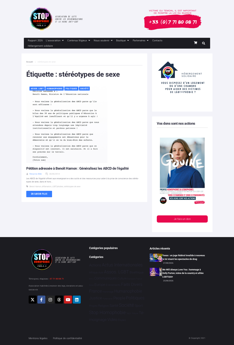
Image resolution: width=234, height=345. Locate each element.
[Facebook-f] (41, 300)
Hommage (108, 291)
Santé (114, 305)
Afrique (93, 272)
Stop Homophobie (107, 312)
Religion (103, 306)
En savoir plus (39, 194)
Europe (99, 285)
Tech (128, 313)
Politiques (71, 88)
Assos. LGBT (37, 88)
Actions (95, 265)
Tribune (135, 313)
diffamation (46, 186)
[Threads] (59, 300)
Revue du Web (35, 174)
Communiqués (105, 278)
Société (84, 88)
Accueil (29, 62)
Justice (95, 298)
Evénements (113, 284)
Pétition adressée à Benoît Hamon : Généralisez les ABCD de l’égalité (77, 168)
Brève (91, 279)
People (119, 298)
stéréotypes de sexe (72, 186)
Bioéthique (137, 272)
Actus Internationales (122, 265)
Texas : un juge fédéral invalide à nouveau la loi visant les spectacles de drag (183, 257)
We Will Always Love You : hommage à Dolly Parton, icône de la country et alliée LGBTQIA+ (183, 273)
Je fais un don (182, 218)
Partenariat (108, 298)
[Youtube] (68, 300)
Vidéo (112, 319)
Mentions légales (38, 338)
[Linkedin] (77, 300)
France (95, 291)
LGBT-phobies (57, 186)
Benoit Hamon (35, 186)
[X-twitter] (33, 300)
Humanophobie (54, 88)
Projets (93, 305)
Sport (139, 306)
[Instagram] (50, 300)
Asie (100, 272)
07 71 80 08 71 (57, 279)
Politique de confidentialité (67, 338)
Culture (122, 278)
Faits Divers (131, 284)
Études (122, 320)
